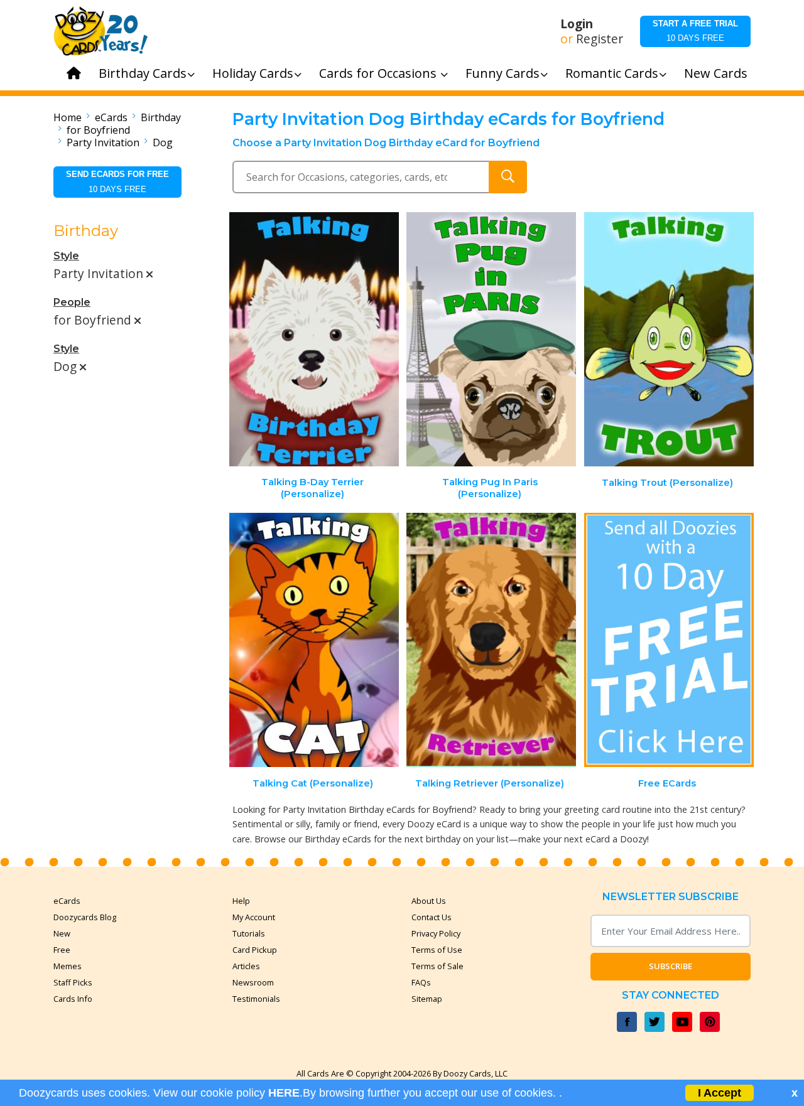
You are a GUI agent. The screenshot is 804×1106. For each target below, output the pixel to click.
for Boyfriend (98, 130)
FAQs (421, 982)
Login (576, 23)
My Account (253, 917)
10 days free (695, 31)
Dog (163, 142)
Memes (67, 966)
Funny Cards (502, 73)
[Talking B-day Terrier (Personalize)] (314, 339)
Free (61, 950)
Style (66, 256)
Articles (246, 966)
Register (599, 38)
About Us (428, 901)
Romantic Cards (611, 73)
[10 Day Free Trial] (669, 640)
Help (241, 901)
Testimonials (256, 999)
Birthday (161, 117)
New (61, 933)
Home (67, 117)
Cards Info (72, 999)
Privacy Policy (435, 933)
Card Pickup (254, 950)
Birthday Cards (143, 73)
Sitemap (426, 999)
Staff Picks (72, 982)
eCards (111, 117)
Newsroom (253, 982)
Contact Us (431, 917)
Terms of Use (436, 950)
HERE (284, 1093)
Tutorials (248, 933)
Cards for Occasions (379, 73)
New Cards (715, 73)
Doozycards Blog (84, 917)
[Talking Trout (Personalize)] (669, 339)
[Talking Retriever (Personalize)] (491, 640)
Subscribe (670, 966)
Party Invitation (103, 142)
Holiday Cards (252, 73)
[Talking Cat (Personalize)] (314, 640)
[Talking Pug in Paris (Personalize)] (491, 339)
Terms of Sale (437, 966)
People (71, 302)
